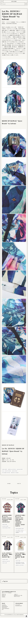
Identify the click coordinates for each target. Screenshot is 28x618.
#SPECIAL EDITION (12, 469)
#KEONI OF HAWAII (15, 472)
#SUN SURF (4, 469)
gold (2, 609)
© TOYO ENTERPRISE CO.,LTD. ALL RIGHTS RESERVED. (14, 614)
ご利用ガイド (16, 594)
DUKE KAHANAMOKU (5, 608)
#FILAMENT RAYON (6, 472)
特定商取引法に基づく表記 (18, 595)
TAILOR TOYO (4, 607)
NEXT (18, 483)
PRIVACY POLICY (17, 596)
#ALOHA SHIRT (20, 469)
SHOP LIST (4, 595)
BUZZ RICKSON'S (5, 606)
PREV (9, 483)
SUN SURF (14, 1)
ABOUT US (4, 594)
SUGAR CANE (4, 605)
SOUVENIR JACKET (18, 605)
